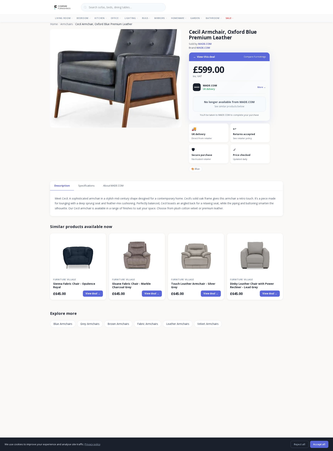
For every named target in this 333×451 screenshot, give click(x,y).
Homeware (177, 18)
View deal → (93, 293)
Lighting (130, 18)
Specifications (86, 185)
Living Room (63, 18)
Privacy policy (92, 444)
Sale (228, 18)
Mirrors (159, 18)
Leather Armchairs (177, 324)
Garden (195, 18)
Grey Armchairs (89, 324)
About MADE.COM (113, 185)
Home (54, 24)
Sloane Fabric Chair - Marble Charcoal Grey (131, 285)
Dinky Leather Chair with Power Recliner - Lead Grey (252, 285)
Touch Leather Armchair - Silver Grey (193, 285)
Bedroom (82, 18)
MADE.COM (205, 44)
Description (62, 185)
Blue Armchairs (62, 324)
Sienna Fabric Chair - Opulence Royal (74, 285)
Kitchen (100, 18)
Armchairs (66, 24)
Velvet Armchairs (208, 324)
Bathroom (212, 18)
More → (261, 87)
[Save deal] (100, 238)
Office (115, 18)
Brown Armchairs (118, 324)
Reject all (299, 444)
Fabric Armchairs (147, 324)
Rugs (145, 18)
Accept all (319, 444)
